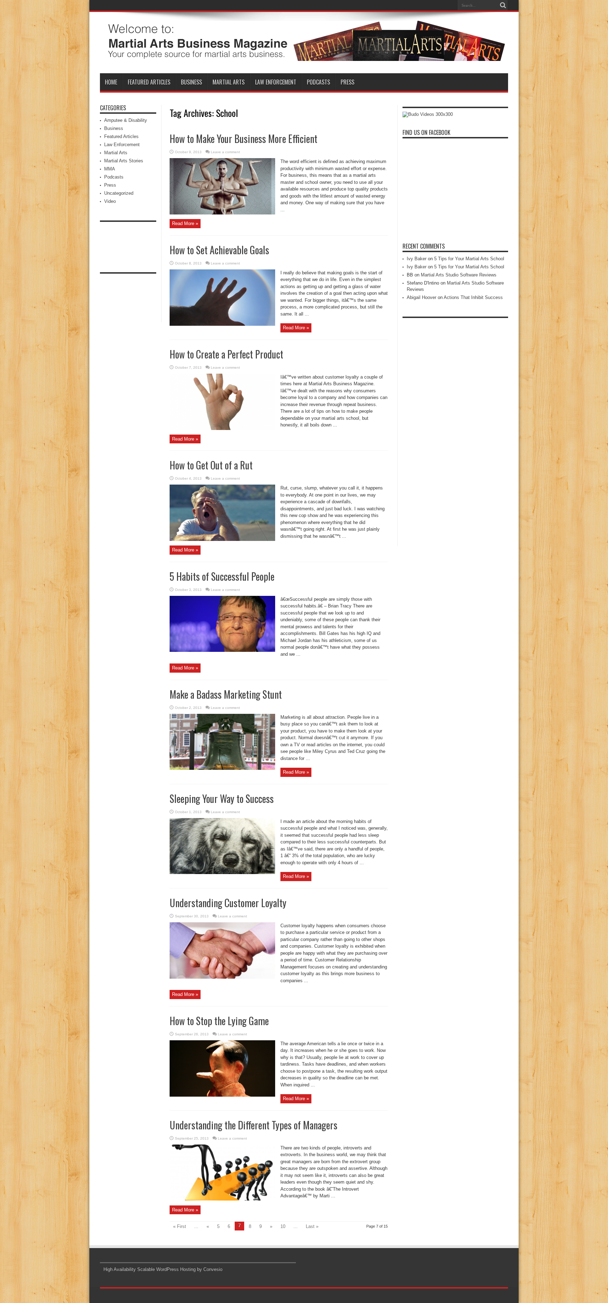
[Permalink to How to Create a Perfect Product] (222, 428)
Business (191, 82)
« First (179, 1226)
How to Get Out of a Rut (211, 465)
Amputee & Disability (125, 120)
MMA (109, 169)
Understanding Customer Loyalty (228, 903)
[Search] (503, 5)
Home (111, 82)
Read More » (185, 223)
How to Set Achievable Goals (219, 250)
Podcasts (318, 82)
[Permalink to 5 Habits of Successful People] (222, 650)
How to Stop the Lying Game (219, 1021)
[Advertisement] (128, 241)
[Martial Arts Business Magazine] (304, 55)
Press (347, 82)
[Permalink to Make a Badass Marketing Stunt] (222, 768)
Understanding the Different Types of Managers (253, 1125)
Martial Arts (229, 82)
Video (110, 201)
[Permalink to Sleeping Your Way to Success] (222, 872)
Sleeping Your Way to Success (222, 798)
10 (282, 1226)
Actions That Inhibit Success (473, 297)
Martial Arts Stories (123, 160)
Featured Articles (149, 82)
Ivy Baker (416, 258)
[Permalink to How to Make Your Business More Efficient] (222, 213)
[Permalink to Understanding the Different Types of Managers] (222, 1199)
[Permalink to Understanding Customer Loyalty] (222, 977)
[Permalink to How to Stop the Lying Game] (222, 1095)
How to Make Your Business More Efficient (243, 138)
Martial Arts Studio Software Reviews (458, 275)
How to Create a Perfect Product (226, 354)
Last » (312, 1226)
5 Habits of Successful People (222, 576)
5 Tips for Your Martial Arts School (469, 258)
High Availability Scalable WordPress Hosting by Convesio (162, 1269)
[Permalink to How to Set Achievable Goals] (222, 324)
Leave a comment (225, 152)
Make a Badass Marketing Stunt (226, 694)
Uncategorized (118, 193)
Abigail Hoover (421, 297)
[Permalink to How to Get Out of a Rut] (222, 539)
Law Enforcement (275, 82)
